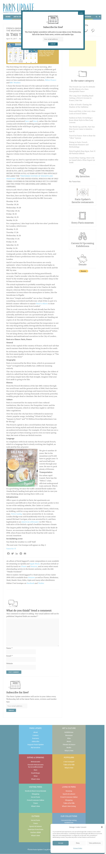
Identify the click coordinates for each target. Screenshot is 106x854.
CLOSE (81, 13)
